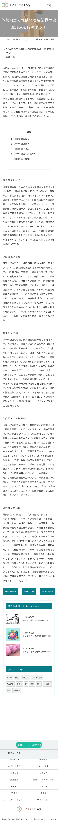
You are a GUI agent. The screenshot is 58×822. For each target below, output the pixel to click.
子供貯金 (17, 690)
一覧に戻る (29, 591)
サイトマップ (43, 799)
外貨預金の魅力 (22, 148)
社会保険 (47, 684)
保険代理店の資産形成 (25, 153)
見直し (19, 684)
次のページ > (47, 591)
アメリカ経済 (37, 677)
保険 (17, 677)
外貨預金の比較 (22, 158)
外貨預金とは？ (22, 138)
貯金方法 (25, 677)
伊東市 (9, 677)
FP (26, 684)
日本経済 (10, 684)
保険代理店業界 (22, 143)
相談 (32, 684)
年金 (8, 690)
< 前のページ (10, 591)
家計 (38, 684)
